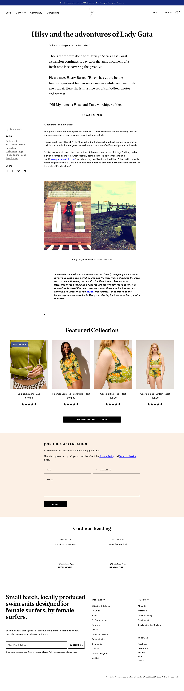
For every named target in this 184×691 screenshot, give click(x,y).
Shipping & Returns (101, 606)
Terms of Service (127, 456)
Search (156, 12)
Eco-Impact (143, 620)
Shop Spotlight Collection (92, 419)
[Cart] (177, 13)
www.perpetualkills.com (62, 159)
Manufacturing (145, 615)
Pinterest (142, 652)
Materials (142, 610)
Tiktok (140, 656)
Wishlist (95, 658)
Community (36, 12)
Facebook (142, 644)
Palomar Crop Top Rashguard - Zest (71, 393)
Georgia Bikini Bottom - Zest (155, 393)
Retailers (96, 625)
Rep (21, 151)
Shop (8, 12)
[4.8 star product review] (29, 403)
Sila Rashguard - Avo (29, 393)
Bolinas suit (12, 140)
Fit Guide (96, 610)
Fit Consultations (99, 620)
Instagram (143, 648)
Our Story (21, 12)
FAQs (94, 615)
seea (23, 154)
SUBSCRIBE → (76, 644)
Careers (95, 648)
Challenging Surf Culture (149, 625)
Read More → (66, 567)
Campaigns (53, 12)
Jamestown (11, 147)
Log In (95, 629)
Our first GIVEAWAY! (66, 544)
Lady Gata (11, 151)
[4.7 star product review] (71, 403)
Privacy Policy (106, 456)
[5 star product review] (113, 403)
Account (168, 12)
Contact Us (97, 644)
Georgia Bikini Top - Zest (113, 393)
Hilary (22, 144)
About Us (142, 606)
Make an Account (100, 634)
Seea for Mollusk (118, 544)
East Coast (11, 144)
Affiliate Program (100, 653)
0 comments (15, 128)
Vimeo (141, 660)
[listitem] (7, 171)
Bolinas (90, 291)
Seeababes (12, 158)
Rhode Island (13, 154)
